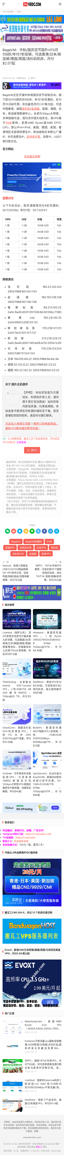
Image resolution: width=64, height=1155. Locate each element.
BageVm (15, 541)
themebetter (49, 1144)
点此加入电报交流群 (18, 423)
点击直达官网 (32, 156)
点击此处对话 (21, 841)
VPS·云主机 (8, 11)
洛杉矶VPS (18, 553)
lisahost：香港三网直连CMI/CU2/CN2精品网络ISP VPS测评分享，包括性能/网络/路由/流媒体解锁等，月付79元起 (16, 572)
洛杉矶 (26, 108)
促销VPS (8, 198)
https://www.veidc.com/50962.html (38, 479)
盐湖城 (35, 108)
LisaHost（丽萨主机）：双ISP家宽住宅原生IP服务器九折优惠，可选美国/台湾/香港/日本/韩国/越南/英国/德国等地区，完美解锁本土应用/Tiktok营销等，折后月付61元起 (17, 643)
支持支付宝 (33, 136)
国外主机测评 (32, 4)
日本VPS (41, 547)
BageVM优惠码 (33, 541)
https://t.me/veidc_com (38, 833)
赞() (32, 78)
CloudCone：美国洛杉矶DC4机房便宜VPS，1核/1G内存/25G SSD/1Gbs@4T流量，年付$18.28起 (17, 734)
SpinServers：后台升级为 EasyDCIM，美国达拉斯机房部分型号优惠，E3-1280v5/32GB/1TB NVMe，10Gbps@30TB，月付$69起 (47, 784)
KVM (9, 122)
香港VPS (46, 553)
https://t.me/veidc (26, 837)
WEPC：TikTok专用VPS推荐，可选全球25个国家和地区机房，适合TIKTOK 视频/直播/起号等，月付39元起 (48, 572)
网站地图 (21, 1147)
